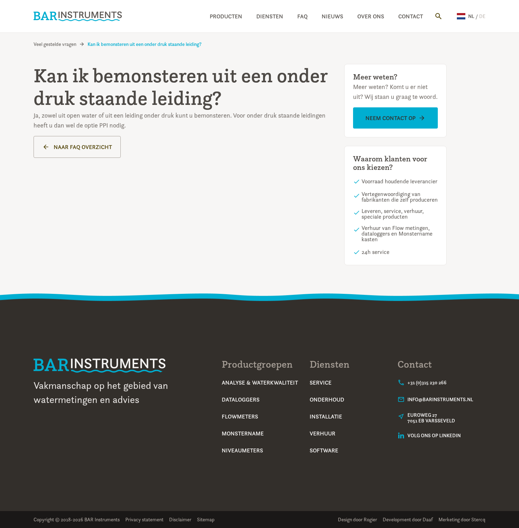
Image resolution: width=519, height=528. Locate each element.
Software (324, 450)
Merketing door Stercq (462, 519)
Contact (410, 16)
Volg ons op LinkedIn (434, 435)
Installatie (326, 416)
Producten (226, 16)
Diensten (269, 16)
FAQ (302, 16)
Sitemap (206, 519)
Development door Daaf (408, 519)
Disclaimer (180, 519)
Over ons (370, 16)
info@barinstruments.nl (440, 399)
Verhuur (322, 433)
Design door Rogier (357, 519)
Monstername (243, 433)
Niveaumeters (242, 450)
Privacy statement (144, 519)
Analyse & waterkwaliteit (260, 382)
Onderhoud (327, 399)
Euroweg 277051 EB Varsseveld (431, 417)
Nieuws (332, 16)
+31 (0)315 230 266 (427, 382)
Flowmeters (240, 416)
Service (321, 382)
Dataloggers (241, 399)
